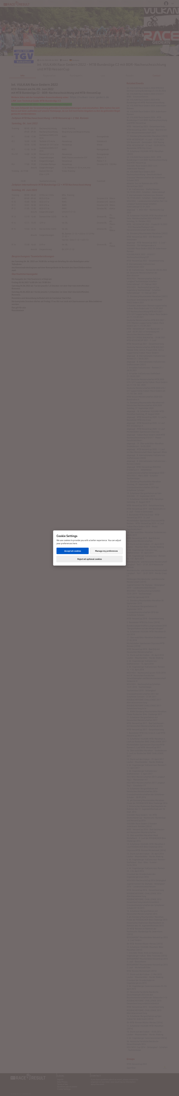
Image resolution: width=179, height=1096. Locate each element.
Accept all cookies (72, 550)
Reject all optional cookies (89, 559)
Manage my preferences (106, 550)
